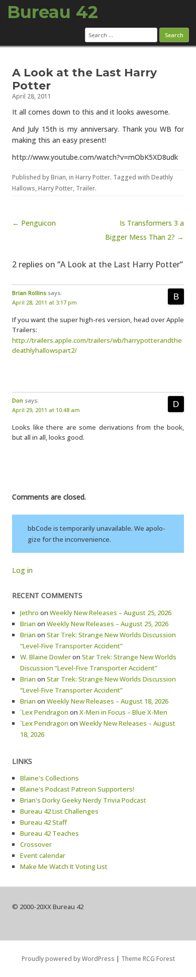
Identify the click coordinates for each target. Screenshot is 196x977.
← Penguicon (34, 223)
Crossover (36, 844)
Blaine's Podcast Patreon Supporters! (77, 789)
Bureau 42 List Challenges (59, 811)
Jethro (29, 612)
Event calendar (42, 855)
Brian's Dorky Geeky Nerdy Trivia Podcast (83, 800)
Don (17, 400)
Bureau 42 (52, 12)
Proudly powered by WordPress (68, 958)
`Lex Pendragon (44, 712)
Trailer (85, 188)
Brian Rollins (29, 293)
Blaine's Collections (49, 778)
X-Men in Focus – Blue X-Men (123, 712)
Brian (58, 177)
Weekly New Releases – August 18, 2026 (107, 701)
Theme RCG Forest (148, 958)
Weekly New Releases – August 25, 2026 (110, 612)
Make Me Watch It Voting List (64, 866)
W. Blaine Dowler (45, 656)
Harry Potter (92, 177)
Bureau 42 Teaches (49, 833)
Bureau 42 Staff (43, 822)
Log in (22, 570)
